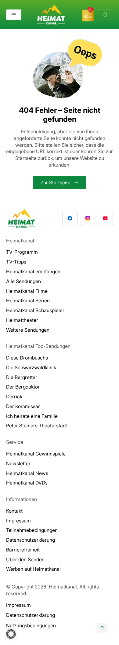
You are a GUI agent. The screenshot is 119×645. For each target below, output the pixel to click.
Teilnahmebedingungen (32, 530)
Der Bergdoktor (23, 387)
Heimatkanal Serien (28, 300)
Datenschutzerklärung (30, 540)
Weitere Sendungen (27, 330)
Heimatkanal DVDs (27, 483)
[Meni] (13, 14)
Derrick (14, 396)
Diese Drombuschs (27, 358)
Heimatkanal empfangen (33, 271)
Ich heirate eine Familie (32, 416)
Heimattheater (22, 320)
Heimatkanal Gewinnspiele (36, 454)
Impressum (18, 521)
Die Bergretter (21, 377)
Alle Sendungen (23, 281)
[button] (11, 634)
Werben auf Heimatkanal (33, 569)
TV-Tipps (16, 262)
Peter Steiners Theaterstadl (36, 425)
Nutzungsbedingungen (31, 625)
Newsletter (18, 463)
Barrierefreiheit (23, 550)
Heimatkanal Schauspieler (35, 310)
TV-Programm (22, 252)
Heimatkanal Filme (27, 291)
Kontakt (14, 511)
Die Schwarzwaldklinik (31, 367)
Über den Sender (25, 559)
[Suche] (105, 14)
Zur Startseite (55, 182)
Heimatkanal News (27, 473)
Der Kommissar (23, 406)
